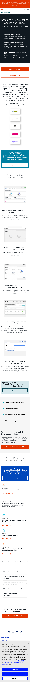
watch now (15, 478)
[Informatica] (5, 9)
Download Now (9, 493)
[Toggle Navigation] (28, 9)
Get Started (4, 640)
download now (9, 510)
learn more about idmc (15, 447)
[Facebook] (9, 631)
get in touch (15, 75)
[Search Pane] (24, 9)
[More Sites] (20, 9)
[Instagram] (21, 631)
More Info (15, 678)
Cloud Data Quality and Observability (15, 414)
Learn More (14, 5)
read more (5, 525)
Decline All (15, 674)
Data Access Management (12, 421)
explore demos (15, 69)
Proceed (15, 669)
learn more (15, 165)
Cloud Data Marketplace (11, 408)
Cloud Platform (5, 637)
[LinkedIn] (13, 631)
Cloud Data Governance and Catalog (15, 402)
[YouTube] (17, 631)
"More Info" (21, 661)
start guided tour (15, 615)
